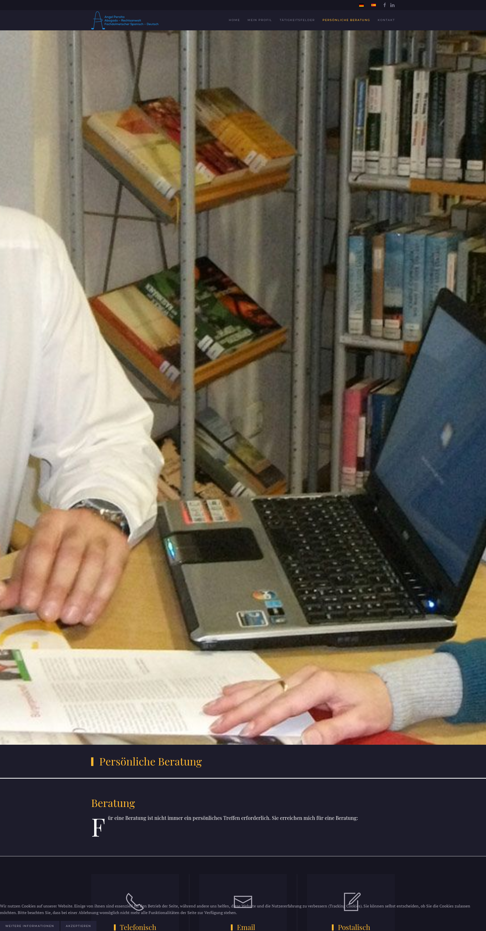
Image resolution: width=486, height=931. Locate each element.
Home (234, 20)
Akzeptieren (78, 926)
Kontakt (386, 20)
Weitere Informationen (29, 926)
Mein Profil (260, 20)
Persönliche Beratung (346, 20)
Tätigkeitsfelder (297, 20)
